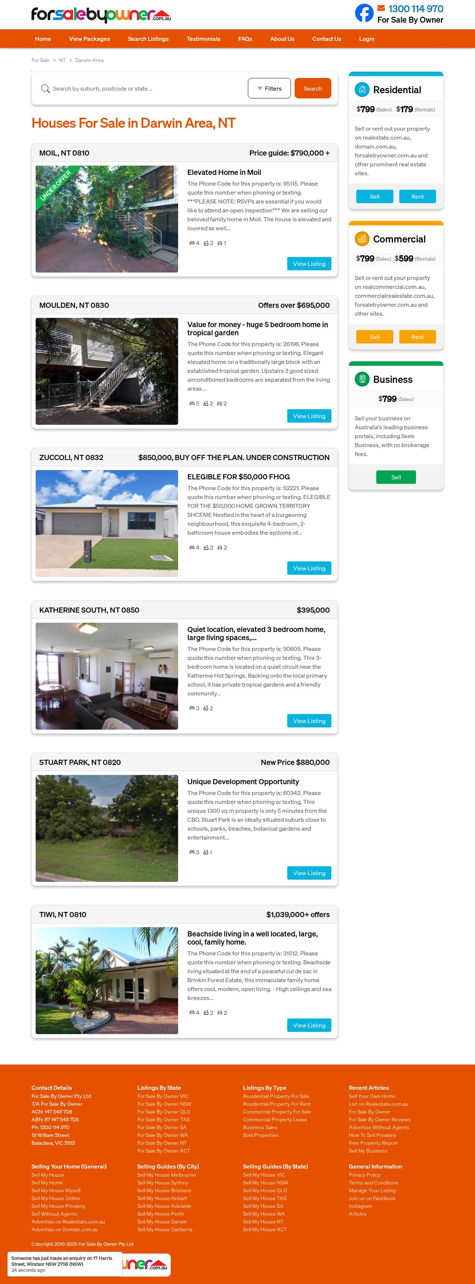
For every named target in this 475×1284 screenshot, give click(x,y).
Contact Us (326, 38)
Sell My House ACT (265, 1229)
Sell (375, 196)
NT (62, 59)
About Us (282, 38)
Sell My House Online (56, 1198)
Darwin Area (89, 59)
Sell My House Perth (160, 1213)
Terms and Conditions (374, 1182)
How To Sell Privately (372, 1134)
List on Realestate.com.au (378, 1103)
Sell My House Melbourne (166, 1174)
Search (313, 88)
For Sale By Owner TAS (163, 1119)
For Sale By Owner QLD (163, 1111)
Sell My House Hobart (162, 1198)
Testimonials (203, 38)
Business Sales (260, 1127)
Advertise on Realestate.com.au (68, 1221)
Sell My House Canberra (164, 1229)
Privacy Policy (364, 1174)
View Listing (309, 263)
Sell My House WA (264, 1213)
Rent (418, 196)
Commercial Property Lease (275, 1119)
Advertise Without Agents (379, 1127)
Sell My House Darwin (162, 1221)
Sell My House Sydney (162, 1182)
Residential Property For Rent (277, 1103)
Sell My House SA (263, 1205)
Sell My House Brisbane (164, 1190)
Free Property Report (373, 1142)
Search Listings (148, 38)
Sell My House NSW (265, 1182)
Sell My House (48, 1174)
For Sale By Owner (369, 1111)
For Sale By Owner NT (162, 1142)
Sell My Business (368, 1150)
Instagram (360, 1205)
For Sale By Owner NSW (164, 1103)
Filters (273, 88)
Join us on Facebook (372, 1198)
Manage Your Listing (372, 1190)
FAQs (245, 38)
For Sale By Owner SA (162, 1127)
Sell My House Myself (56, 1190)
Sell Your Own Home (372, 1095)
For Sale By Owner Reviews (380, 1119)
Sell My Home (47, 1182)
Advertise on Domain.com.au (65, 1229)
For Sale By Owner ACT (163, 1150)
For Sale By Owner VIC (162, 1095)
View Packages (89, 38)
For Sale (41, 59)
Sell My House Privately (58, 1205)
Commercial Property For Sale (277, 1111)
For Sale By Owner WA (162, 1134)
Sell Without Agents (55, 1213)
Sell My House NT (263, 1221)
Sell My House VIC (264, 1174)
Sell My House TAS (264, 1198)
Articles (358, 1213)
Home (43, 38)
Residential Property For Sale (276, 1095)
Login (366, 38)
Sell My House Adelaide (164, 1205)
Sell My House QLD (265, 1190)
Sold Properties (261, 1134)
